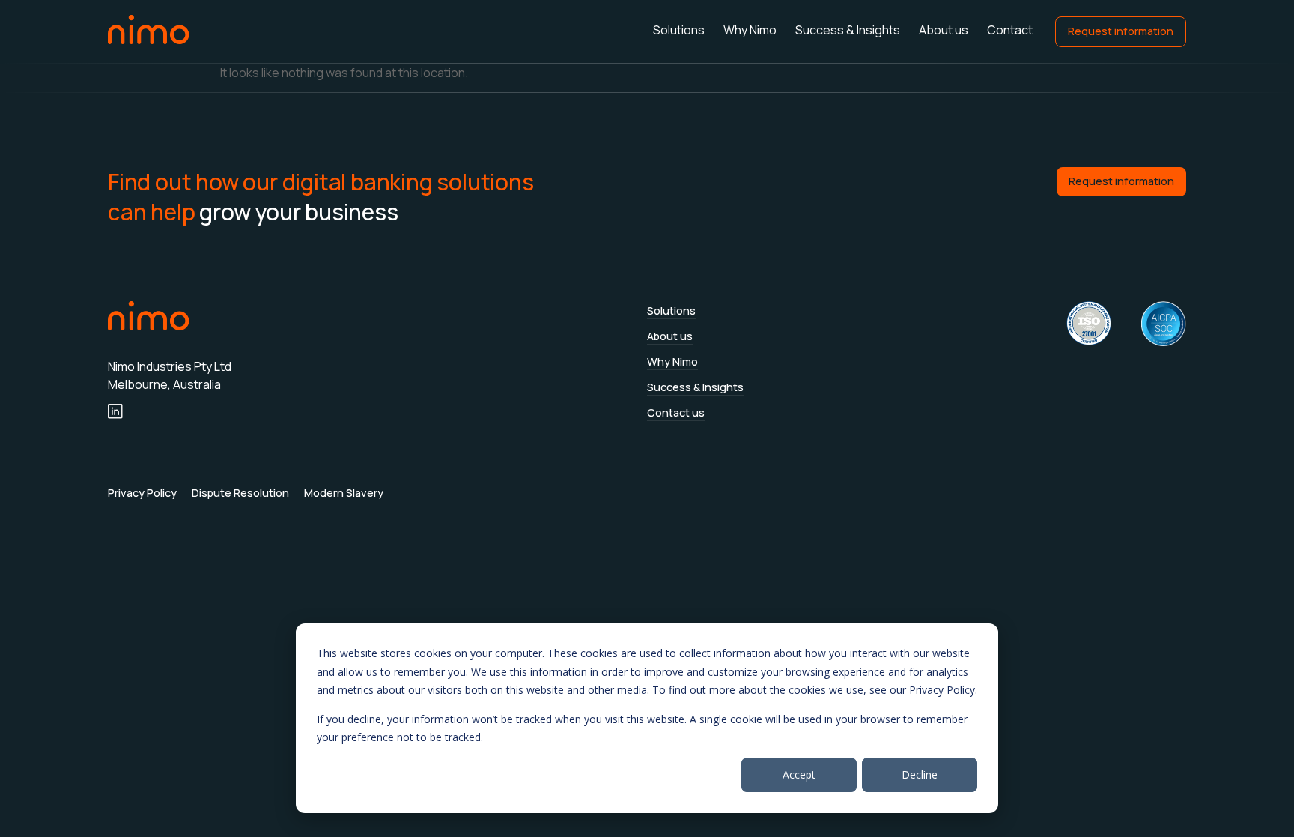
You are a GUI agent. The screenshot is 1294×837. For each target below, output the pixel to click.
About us (943, 30)
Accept (799, 774)
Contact (1010, 30)
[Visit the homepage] (148, 29)
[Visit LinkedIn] (115, 411)
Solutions (679, 30)
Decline (920, 774)
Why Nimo (750, 30)
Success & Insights (847, 30)
